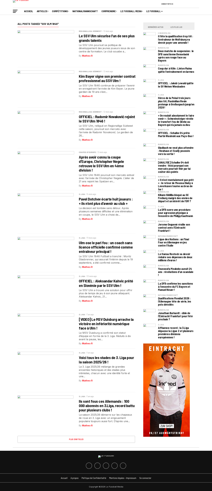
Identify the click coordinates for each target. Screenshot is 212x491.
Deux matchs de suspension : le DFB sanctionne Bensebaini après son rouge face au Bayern (176, 55)
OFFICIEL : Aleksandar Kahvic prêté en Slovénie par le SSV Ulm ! (106, 283)
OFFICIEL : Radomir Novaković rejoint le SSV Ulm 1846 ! (107, 118)
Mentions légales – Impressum (122, 478)
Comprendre (108, 11)
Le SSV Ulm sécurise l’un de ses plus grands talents (107, 38)
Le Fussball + (154, 11)
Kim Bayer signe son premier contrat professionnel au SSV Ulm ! (107, 78)
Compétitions (60, 11)
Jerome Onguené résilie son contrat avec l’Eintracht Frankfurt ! (174, 227)
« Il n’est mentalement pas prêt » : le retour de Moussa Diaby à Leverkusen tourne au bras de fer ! (176, 184)
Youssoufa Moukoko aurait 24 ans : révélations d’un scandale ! (175, 272)
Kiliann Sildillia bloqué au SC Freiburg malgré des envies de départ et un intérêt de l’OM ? (175, 198)
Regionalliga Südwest (90, 31)
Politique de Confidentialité (94, 478)
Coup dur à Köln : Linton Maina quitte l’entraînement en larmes (176, 70)
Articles (42, 11)
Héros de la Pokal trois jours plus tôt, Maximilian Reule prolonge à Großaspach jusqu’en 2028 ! (176, 102)
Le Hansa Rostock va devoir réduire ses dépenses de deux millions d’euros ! (175, 257)
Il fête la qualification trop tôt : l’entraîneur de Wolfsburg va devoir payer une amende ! (175, 39)
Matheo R (87, 55)
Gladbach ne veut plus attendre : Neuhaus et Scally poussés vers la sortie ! (176, 151)
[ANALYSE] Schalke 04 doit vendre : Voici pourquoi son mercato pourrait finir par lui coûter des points (174, 167)
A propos (75, 478)
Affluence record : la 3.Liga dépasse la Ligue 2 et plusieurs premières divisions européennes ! (175, 332)
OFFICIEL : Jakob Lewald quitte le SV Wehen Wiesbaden (176, 84)
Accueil (28, 11)
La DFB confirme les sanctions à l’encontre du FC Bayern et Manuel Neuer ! (175, 286)
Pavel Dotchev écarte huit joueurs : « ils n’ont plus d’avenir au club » (106, 201)
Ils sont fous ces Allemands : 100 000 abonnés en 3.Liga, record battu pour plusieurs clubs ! (107, 405)
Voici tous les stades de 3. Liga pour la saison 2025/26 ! (106, 359)
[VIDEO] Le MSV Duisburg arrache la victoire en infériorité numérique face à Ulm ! (106, 323)
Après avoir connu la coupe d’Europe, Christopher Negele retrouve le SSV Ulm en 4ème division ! (101, 163)
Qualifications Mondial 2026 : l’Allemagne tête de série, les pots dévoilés (174, 301)
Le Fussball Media (131, 11)
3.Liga (82, 194)
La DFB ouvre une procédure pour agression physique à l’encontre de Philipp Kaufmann (175, 213)
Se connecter (145, 478)
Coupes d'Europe (87, 152)
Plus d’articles (76, 439)
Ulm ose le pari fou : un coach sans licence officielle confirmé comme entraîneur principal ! (106, 247)
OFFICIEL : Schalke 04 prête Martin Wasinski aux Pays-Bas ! (176, 134)
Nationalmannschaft (85, 11)
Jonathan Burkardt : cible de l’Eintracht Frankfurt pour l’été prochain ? (175, 316)
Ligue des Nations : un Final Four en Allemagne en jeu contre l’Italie (173, 242)
